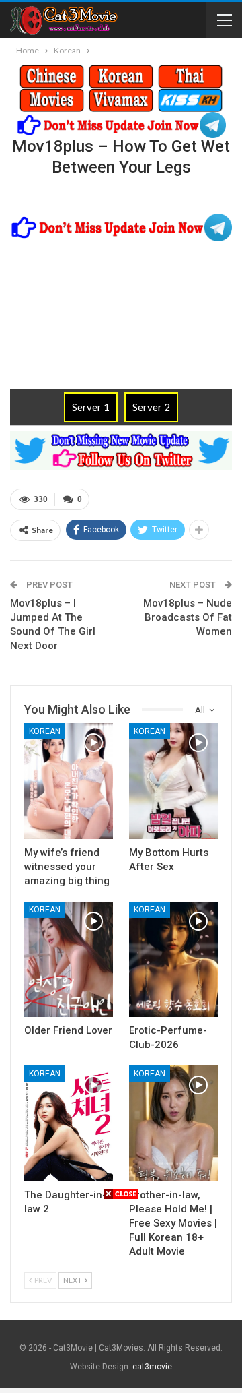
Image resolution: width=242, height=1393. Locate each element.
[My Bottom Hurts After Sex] (173, 781)
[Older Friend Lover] (68, 960)
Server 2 (151, 407)
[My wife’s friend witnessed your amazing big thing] (68, 781)
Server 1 (91, 407)
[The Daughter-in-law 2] (68, 1123)
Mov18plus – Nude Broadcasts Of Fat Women (187, 617)
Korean (45, 731)
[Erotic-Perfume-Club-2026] (173, 960)
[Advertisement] (121, 1294)
